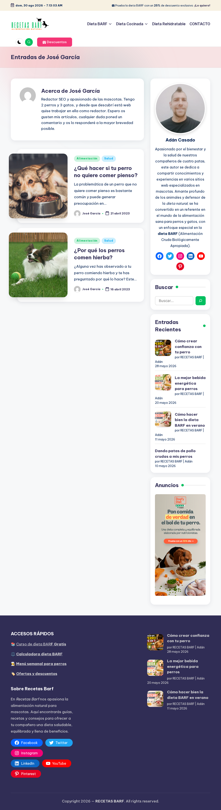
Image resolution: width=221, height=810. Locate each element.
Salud (108, 158)
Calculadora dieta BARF (39, 654)
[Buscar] (201, 300)
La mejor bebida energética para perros (190, 383)
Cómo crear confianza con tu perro (188, 346)
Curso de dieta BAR (41, 644)
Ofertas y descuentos (36, 673)
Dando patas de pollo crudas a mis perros (175, 453)
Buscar (164, 287)
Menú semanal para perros (41, 663)
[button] (54, 42)
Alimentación (87, 158)
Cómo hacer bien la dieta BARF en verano (190, 420)
